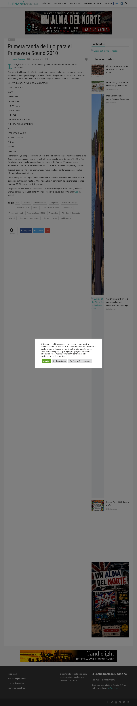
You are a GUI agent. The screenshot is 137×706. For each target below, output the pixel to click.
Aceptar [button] (46, 361)
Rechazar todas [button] (59, 361)
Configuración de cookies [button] (80, 361)
